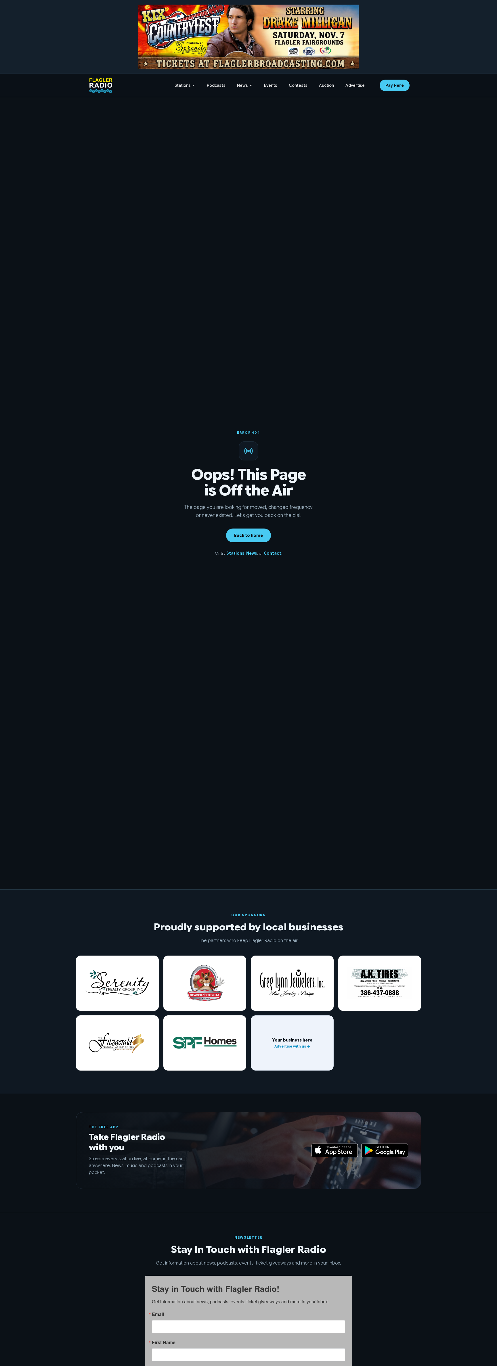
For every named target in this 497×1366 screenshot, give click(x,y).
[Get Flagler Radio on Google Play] (384, 1150)
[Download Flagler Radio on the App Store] (334, 1150)
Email (158, 1314)
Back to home (248, 535)
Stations (183, 85)
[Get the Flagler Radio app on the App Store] (248, 1150)
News (242, 85)
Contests (298, 85)
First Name (163, 1342)
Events (270, 85)
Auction (326, 85)
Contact (272, 553)
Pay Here (394, 85)
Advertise (355, 85)
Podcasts (216, 85)
